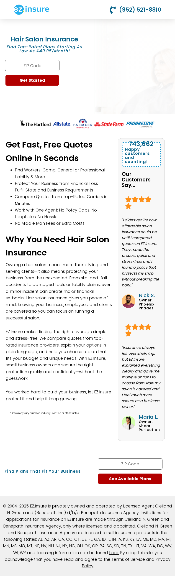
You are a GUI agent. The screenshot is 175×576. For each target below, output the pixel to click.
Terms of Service (128, 559)
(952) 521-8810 (140, 10)
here (113, 553)
